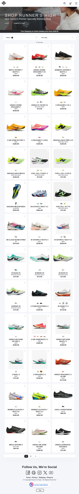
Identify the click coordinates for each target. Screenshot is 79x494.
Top (40, 490)
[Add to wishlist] (24, 46)
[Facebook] (28, 473)
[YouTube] (51, 473)
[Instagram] (39, 473)
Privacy (34, 477)
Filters (9, 37)
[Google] (34, 473)
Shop (7, 23)
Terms (28, 477)
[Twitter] (45, 473)
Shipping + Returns (46, 477)
